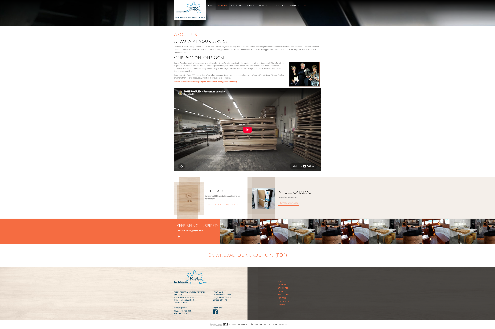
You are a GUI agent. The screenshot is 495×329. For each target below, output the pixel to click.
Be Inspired (236, 5)
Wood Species (266, 5)
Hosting (220, 323)
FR (305, 5)
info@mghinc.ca (180, 307)
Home (211, 5)
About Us (222, 5)
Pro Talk (280, 5)
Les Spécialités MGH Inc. (250, 324)
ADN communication (216, 325)
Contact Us (294, 5)
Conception (213, 323)
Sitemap (281, 305)
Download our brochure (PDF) (247, 255)
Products (250, 5)
